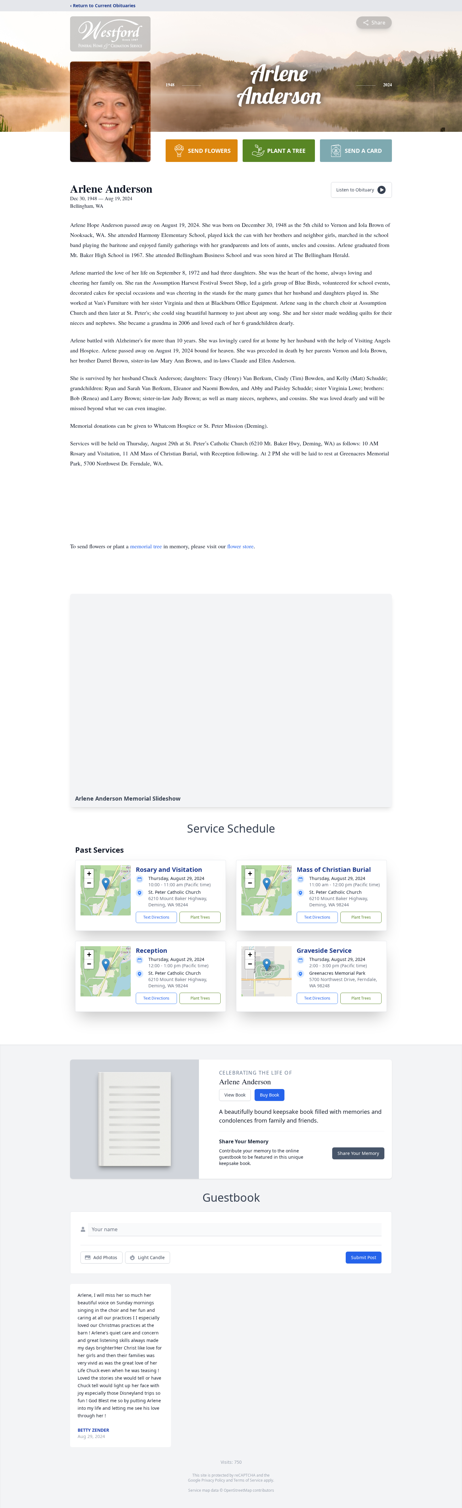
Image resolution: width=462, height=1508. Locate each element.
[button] (106, 883)
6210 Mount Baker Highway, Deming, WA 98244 (177, 901)
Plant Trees (200, 917)
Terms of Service (248, 1480)
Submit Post (363, 1257)
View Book (234, 1095)
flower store (240, 546)
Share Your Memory (358, 1153)
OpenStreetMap (238, 1490)
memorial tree (146, 546)
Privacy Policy (213, 1480)
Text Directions (156, 917)
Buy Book (269, 1095)
